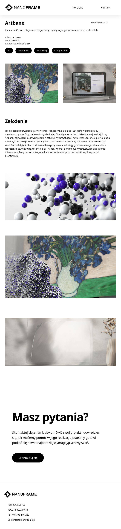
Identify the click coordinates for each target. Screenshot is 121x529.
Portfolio (78, 7)
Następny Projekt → (99, 22)
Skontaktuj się (27, 458)
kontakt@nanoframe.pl (23, 519)
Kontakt (105, 7)
